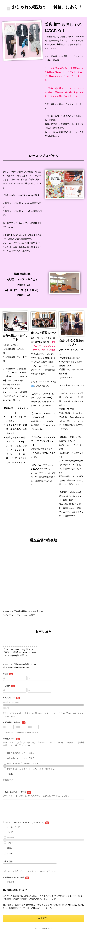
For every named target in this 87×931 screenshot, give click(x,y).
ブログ (10, 832)
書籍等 (10, 848)
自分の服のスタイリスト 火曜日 (20, 752)
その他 (10, 774)
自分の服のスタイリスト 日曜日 (20, 758)
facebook (10, 837)
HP (32, 385)
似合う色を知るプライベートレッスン (22, 763)
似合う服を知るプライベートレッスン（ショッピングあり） (31, 768)
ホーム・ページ (13, 827)
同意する (10, 882)
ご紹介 (10, 842)
